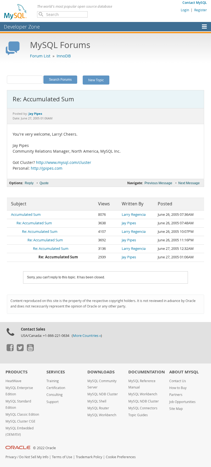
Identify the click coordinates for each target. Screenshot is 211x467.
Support (52, 402)
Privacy (10, 457)
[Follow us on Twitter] (20, 349)
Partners (175, 395)
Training (52, 381)
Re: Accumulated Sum (34, 223)
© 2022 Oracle (44, 448)
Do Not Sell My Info (33, 457)
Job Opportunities (182, 402)
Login (185, 10)
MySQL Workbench (101, 415)
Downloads (101, 372)
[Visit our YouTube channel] (30, 349)
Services (55, 372)
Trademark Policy (89, 457)
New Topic (96, 80)
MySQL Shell (96, 401)
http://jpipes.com (46, 168)
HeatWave (13, 381)
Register (200, 10)
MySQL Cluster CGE (20, 421)
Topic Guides (138, 415)
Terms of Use (62, 457)
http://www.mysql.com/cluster (63, 162)
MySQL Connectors (142, 408)
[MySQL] (15, 11)
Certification (55, 388)
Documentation (146, 372)
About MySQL (184, 372)
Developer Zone (22, 26)
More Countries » (87, 335)
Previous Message (158, 183)
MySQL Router (98, 408)
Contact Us (177, 381)
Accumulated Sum (26, 214)
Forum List (40, 55)
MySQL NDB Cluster (102, 394)
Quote (44, 183)
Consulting (54, 395)
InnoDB (64, 55)
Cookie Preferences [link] (121, 457)
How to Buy (178, 388)
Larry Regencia (134, 214)
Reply (29, 183)
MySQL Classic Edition (22, 414)
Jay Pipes (129, 223)
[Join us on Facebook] (9, 349)
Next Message (189, 183)
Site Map (176, 409)
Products (16, 372)
